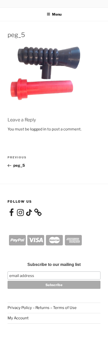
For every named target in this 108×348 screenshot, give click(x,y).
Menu (57, 14)
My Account (18, 318)
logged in (38, 129)
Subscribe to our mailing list (54, 264)
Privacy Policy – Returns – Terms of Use (42, 307)
